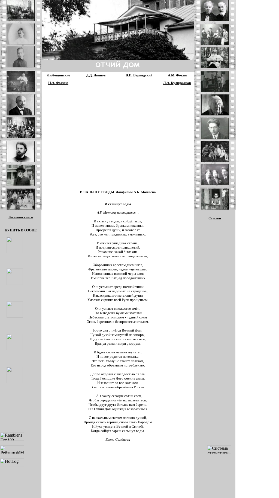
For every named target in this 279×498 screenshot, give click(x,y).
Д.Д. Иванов (96, 75)
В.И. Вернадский (139, 75)
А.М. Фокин (177, 75)
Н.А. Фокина (58, 83)
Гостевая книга (20, 217)
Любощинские (58, 75)
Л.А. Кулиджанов (177, 83)
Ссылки (214, 218)
